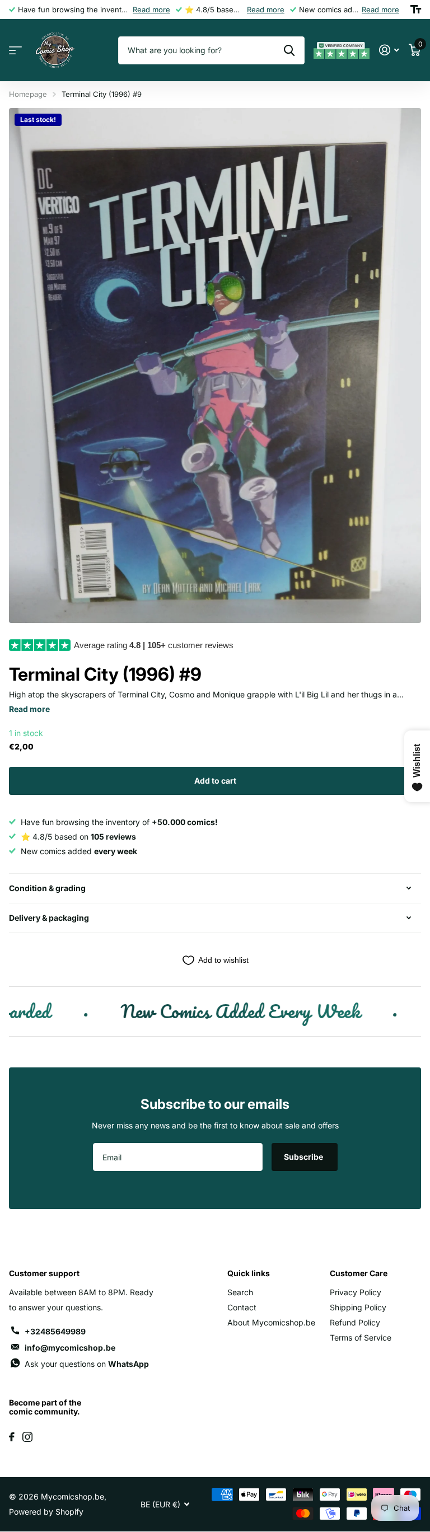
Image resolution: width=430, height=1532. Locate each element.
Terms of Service (360, 1337)
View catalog (15, 50)
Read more (151, 9)
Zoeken (289, 50)
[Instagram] (27, 1437)
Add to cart (215, 780)
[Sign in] (388, 50)
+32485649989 (55, 1331)
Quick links (248, 1273)
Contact (241, 1307)
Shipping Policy (358, 1307)
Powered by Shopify (46, 1511)
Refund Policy (355, 1322)
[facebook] (12, 1436)
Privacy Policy (355, 1292)
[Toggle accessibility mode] (415, 9)
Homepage (28, 94)
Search (240, 1292)
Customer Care (358, 1273)
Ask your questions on (87, 1364)
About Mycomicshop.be (271, 1322)
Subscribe (304, 1156)
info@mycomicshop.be (70, 1347)
